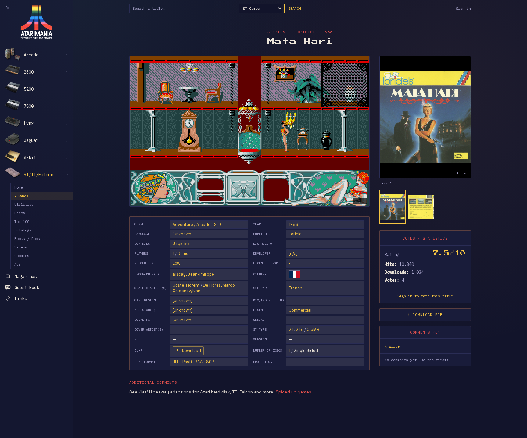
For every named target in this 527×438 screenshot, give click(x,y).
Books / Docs (27, 238)
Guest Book (27, 287)
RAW (199, 361)
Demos (19, 213)
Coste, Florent (186, 285)
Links (21, 298)
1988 (293, 224)
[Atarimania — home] (36, 22)
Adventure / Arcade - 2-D (197, 224)
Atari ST (277, 31)
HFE (176, 361)
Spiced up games (293, 392)
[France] (294, 274)
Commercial (300, 310)
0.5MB (313, 329)
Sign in (463, 8)
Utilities (24, 204)
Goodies (21, 255)
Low (176, 263)
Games (21, 196)
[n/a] (293, 253)
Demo (182, 253)
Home (18, 187)
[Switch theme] (8, 8)
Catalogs (22, 230)
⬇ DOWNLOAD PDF (425, 314)
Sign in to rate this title (425, 296)
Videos (20, 247)
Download (191, 350)
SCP (210, 361)
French (295, 288)
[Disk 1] (392, 207)
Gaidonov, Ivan (186, 290)
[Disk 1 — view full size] (425, 117)
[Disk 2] (421, 207)
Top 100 (21, 221)
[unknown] (182, 234)
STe (299, 329)
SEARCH (294, 8)
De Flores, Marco (219, 285)
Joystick (181, 243)
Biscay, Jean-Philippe (193, 274)
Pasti (187, 361)
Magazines (26, 276)
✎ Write (392, 346)
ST (291, 329)
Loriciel (296, 234)
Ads (17, 264)
